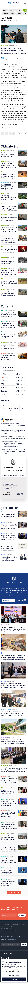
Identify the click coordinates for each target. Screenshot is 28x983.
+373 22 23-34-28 (7, 926)
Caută (24, 944)
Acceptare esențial (14, 975)
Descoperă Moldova (8, 13)
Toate (5, 10)
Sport (19, 13)
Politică (19, 10)
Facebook (2, 133)
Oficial (11, 10)
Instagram (6, 133)
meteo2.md (13, 403)
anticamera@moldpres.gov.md (11, 930)
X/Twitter (10, 133)
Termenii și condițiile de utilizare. (10, 971)
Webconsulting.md (11, 939)
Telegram (13, 133)
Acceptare (14, 979)
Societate (6, 17)
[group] (14, 313)
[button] (25, 318)
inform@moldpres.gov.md (10, 932)
